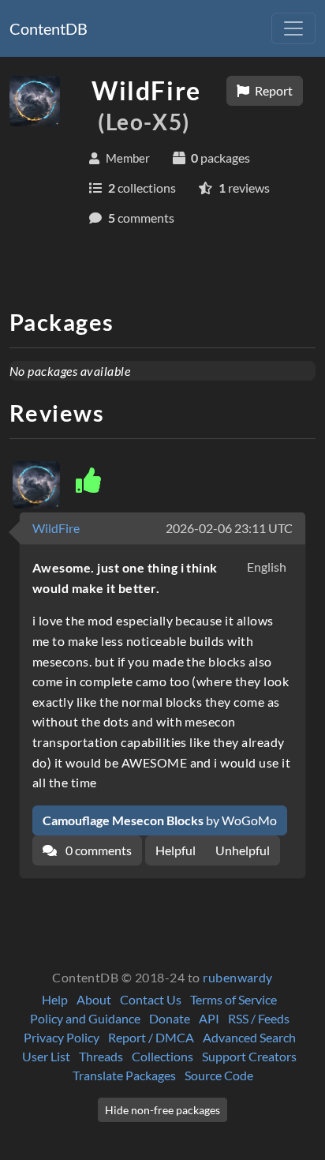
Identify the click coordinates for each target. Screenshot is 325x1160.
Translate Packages (124, 1075)
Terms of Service (233, 999)
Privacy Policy (61, 1037)
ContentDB (48, 28)
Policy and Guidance (85, 1018)
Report (272, 90)
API (209, 1018)
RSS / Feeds (259, 1018)
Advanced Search (249, 1037)
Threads (101, 1056)
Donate (169, 1018)
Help (55, 999)
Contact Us (150, 999)
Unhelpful (242, 850)
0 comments (97, 850)
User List (46, 1056)
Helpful (175, 850)
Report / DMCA (151, 1037)
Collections (162, 1056)
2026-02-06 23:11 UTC (229, 527)
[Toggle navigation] (293, 28)
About (94, 999)
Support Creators (249, 1056)
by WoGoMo (160, 820)
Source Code (219, 1075)
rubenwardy (238, 977)
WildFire (56, 527)
